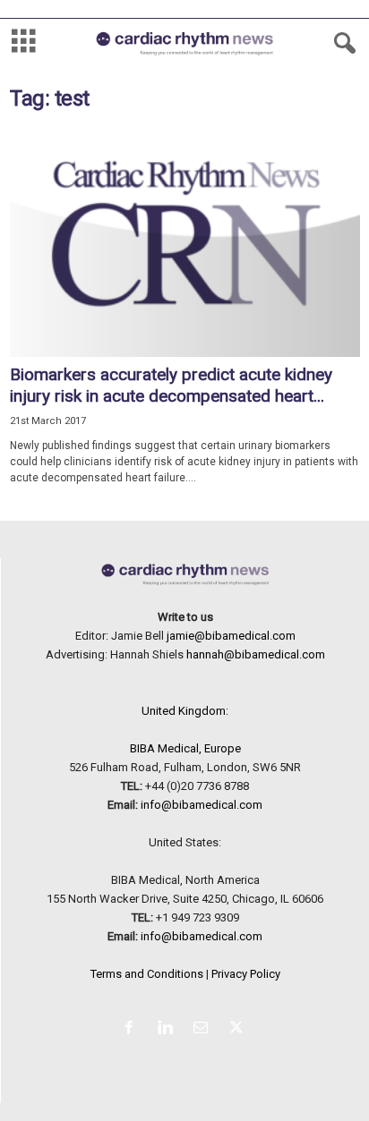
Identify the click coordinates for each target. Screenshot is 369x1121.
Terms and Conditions (146, 974)
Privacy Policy (245, 974)
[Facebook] (132, 1029)
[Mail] (204, 1029)
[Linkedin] (168, 1029)
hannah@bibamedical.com (255, 654)
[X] (238, 1029)
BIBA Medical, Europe (185, 748)
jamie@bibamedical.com (231, 635)
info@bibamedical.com (201, 804)
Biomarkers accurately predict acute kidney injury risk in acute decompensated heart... (171, 385)
